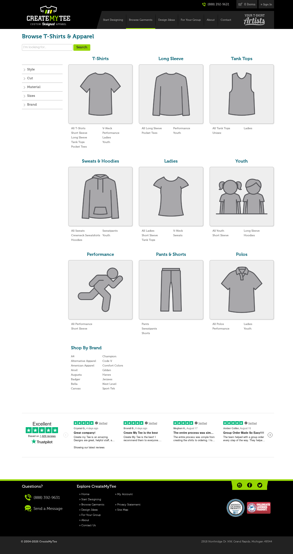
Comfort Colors (112, 365)
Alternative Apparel (83, 361)
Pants (145, 324)
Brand (32, 104)
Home (85, 494)
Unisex (216, 133)
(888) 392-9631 (218, 4)
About (211, 20)
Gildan (106, 370)
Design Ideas (166, 20)
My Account (125, 494)
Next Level (109, 384)
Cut (30, 78)
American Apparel (82, 365)
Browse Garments (140, 20)
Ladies (106, 137)
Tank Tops (78, 142)
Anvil (74, 370)
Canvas (76, 388)
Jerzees (107, 379)
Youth (106, 142)
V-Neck (107, 128)
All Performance (81, 324)
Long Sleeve (79, 137)
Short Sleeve (79, 133)
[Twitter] (259, 485)
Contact (226, 20)
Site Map (122, 509)
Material (33, 87)
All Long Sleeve (152, 128)
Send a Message (47, 509)
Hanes (106, 374)
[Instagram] (239, 485)
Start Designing (113, 20)
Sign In (267, 4)
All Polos (218, 324)
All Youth (218, 230)
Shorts (146, 333)
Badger (75, 379)
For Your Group (191, 20)
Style (31, 69)
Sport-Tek (108, 388)
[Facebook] (249, 485)
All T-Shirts (78, 128)
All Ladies (148, 230)
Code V (107, 361)
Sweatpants (110, 230)
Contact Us (88, 525)
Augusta (76, 374)
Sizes (31, 96)
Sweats (177, 235)
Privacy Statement (129, 504)
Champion (109, 356)
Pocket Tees (79, 146)
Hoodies (76, 240)
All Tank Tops (221, 128)
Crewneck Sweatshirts (85, 235)
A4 (72, 356)
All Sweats (78, 230)
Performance (110, 133)
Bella (74, 384)
